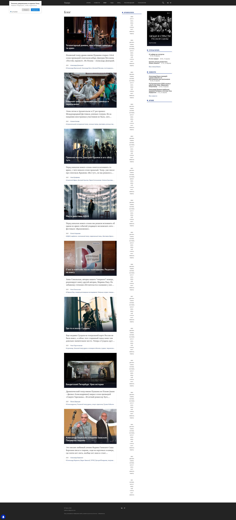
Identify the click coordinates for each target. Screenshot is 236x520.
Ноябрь (132, 44)
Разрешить (35, 10)
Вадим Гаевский (85, 460)
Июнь (131, 23)
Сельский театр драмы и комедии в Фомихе (87, 348)
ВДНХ (69, 236)
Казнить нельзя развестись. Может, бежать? (158, 62)
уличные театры (93, 124)
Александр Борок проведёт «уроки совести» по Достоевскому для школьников (159, 77)
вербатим (74, 236)
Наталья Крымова (107, 180)
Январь (132, 33)
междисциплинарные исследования (86, 292)
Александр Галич (87, 68)
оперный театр (113, 292)
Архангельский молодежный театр (77, 124)
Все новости (153, 96)
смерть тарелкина (97, 404)
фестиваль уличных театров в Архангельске (112, 124)
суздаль (103, 348)
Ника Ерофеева (75, 177)
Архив (88, 2)
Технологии (142, 2)
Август (132, 18)
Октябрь (132, 46)
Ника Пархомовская (76, 345)
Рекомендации (129, 2)
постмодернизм (109, 68)
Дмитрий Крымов (83, 180)
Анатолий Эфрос (72, 180)
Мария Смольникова (95, 180)
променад (70, 348)
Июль (131, 21)
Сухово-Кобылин (109, 404)
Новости (97, 2)
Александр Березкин (76, 457)
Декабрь (132, 42)
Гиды (112, 2)
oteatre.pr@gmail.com (70, 510)
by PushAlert (15, 11)
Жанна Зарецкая (75, 401)
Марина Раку (71, 292)
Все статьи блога (154, 67)
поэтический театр (83, 236)
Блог (105, 2)
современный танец (96, 236)
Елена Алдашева (75, 233)
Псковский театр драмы (84, 404)
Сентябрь (131, 48)
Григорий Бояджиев (101, 460)
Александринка (71, 404)
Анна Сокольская (75, 289)
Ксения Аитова (74, 121)
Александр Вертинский (74, 68)
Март (131, 29)
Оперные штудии (103, 292)
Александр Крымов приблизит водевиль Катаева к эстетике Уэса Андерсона (160, 91)
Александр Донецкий (76, 65)
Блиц (119, 2)
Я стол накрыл (154, 59)
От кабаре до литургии (156, 54)
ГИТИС (93, 460)
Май (132, 25)
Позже (26, 10)
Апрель (132, 27)
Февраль (132, 31)
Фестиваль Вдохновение (110, 236)
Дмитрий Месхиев (97, 68)
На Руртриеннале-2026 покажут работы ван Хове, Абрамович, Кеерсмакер (160, 85)
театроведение (112, 460)
